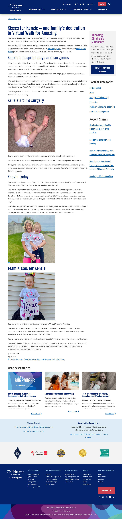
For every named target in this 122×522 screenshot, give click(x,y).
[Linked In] (103, 497)
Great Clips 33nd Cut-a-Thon (101, 176)
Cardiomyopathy (18, 359)
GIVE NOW (105, 490)
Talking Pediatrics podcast (72, 479)
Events (26, 359)
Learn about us (87, 474)
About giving (101, 479)
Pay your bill (31, 479)
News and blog (87, 479)
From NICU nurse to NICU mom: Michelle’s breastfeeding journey (95, 394)
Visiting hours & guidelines (53, 477)
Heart (53, 359)
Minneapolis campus (51, 482)
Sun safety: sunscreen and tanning (59, 393)
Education (93, 102)
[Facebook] (99, 497)
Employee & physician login (72, 477)
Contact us (72, 507)
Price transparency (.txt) (34, 487)
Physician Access (69, 474)
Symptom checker (32, 477)
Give (101, 4)
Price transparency (32, 484)
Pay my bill (80, 4)
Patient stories (95, 88)
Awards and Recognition (99, 111)
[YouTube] (110, 497)
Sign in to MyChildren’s (34, 474)
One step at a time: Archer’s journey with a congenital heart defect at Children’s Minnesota (101, 165)
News (91, 92)
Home (47, 507)
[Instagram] (106, 497)
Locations (68, 4)
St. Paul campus (50, 484)
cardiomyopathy (54, 49)
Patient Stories (60, 359)
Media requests (87, 484)
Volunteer (100, 474)
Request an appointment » (33, 431)
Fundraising (32, 359)
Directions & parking (51, 479)
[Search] (109, 4)
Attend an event (102, 477)
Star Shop (100, 482)
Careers (85, 482)
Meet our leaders (87, 477)
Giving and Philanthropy (44, 359)
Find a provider (32, 482)
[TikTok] (113, 497)
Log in (91, 4)
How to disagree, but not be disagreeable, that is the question (100, 129)
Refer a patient (69, 482)
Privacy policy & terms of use (59, 507)
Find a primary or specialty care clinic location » (33, 427)
